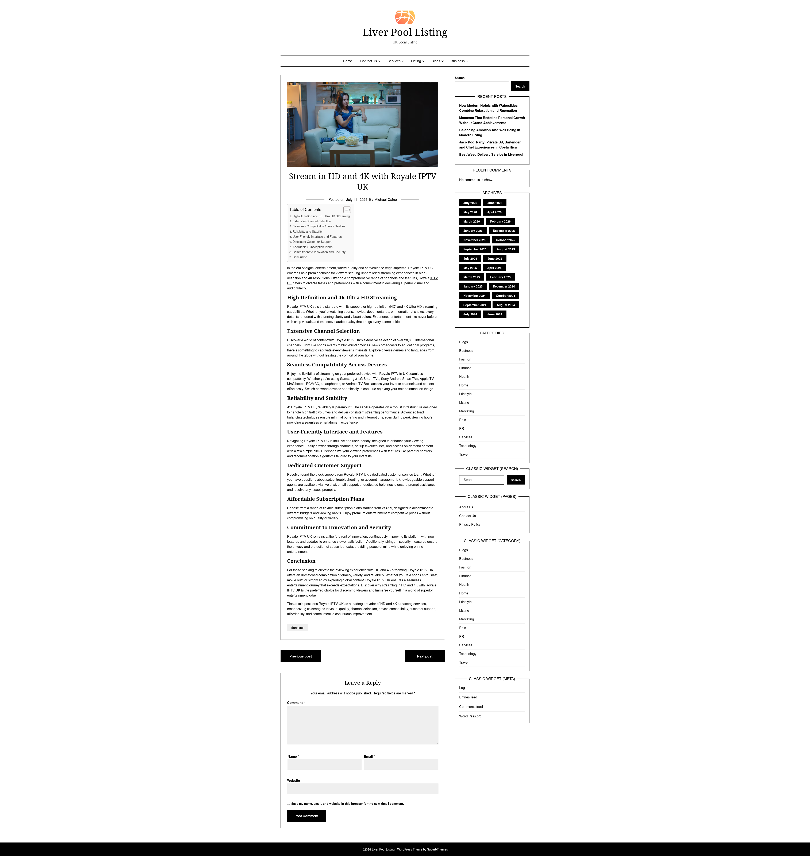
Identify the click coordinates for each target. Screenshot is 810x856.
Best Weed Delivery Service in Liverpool (491, 154)
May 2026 (470, 212)
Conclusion (300, 257)
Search (460, 78)
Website (293, 780)
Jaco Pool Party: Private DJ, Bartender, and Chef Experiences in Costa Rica (490, 145)
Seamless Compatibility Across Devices (319, 226)
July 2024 (470, 314)
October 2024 (505, 295)
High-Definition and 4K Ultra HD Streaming (321, 216)
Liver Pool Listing (405, 32)
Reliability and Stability (308, 231)
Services (394, 60)
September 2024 (474, 305)
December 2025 (504, 230)
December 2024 (504, 286)
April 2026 (494, 212)
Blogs (436, 60)
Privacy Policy (470, 524)
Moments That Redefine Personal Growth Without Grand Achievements (492, 120)
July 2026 (470, 203)
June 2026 (494, 203)
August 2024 (506, 305)
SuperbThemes (437, 849)
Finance (465, 367)
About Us (466, 507)
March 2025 (471, 277)
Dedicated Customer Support (312, 241)
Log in (463, 687)
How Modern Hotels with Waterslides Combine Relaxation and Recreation (488, 108)
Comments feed (471, 706)
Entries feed (468, 697)
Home (347, 60)
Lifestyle (465, 393)
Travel (463, 454)
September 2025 (474, 249)
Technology (468, 445)
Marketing (466, 411)
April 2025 (494, 268)
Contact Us (368, 60)
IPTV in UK (399, 373)
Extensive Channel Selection (312, 221)
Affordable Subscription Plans (312, 246)
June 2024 (494, 314)
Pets (462, 419)
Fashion (465, 359)
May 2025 (470, 268)
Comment (296, 702)
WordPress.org (470, 716)
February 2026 (500, 221)
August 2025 (506, 249)
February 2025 (500, 277)
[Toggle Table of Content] (345, 209)
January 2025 (473, 286)
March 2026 (471, 221)
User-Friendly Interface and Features (317, 236)
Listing (416, 60)
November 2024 (474, 295)
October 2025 (505, 240)
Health (464, 376)
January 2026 (473, 230)
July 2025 (470, 258)
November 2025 (474, 240)
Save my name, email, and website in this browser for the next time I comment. (347, 803)
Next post (424, 656)
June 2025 (494, 258)
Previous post (300, 656)
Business (458, 60)
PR (461, 428)
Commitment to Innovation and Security (319, 252)
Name (293, 756)
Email (369, 756)
